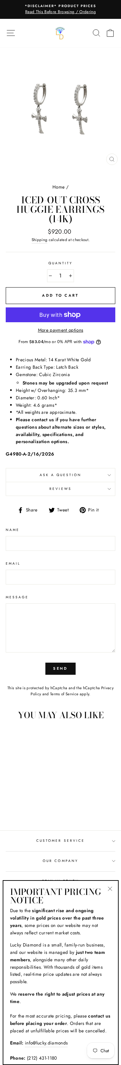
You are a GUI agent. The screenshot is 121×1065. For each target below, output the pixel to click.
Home (58, 187)
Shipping (40, 239)
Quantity (60, 263)
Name (12, 529)
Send (60, 668)
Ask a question (61, 474)
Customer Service (60, 840)
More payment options (60, 330)
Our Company (60, 860)
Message (17, 597)
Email (13, 563)
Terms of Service (64, 694)
